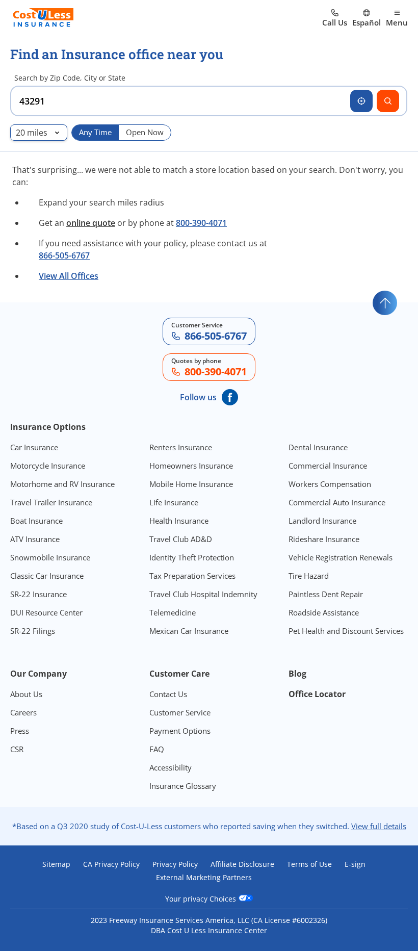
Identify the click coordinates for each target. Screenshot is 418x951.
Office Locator (317, 694)
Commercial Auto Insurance (337, 502)
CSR (16, 749)
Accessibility (170, 767)
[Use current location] (361, 101)
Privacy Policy (175, 864)
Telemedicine (172, 612)
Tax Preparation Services (192, 576)
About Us (26, 694)
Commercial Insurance (328, 465)
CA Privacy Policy (111, 864)
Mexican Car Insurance (188, 631)
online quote (90, 222)
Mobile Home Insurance (191, 484)
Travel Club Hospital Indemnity (203, 594)
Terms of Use (309, 864)
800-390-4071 (201, 222)
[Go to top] (385, 303)
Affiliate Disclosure (242, 864)
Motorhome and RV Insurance (62, 484)
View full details (378, 826)
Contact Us (168, 694)
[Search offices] (388, 101)
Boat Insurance (36, 521)
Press (19, 731)
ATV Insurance (35, 539)
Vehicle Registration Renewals (341, 557)
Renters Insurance (180, 447)
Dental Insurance (318, 447)
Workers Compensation (330, 484)
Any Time (95, 132)
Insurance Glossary (182, 786)
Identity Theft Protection (191, 557)
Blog (297, 673)
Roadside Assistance (324, 612)
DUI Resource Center (46, 612)
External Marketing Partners (204, 877)
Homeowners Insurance (191, 465)
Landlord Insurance (322, 521)
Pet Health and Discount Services (346, 631)
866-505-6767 (64, 255)
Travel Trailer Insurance (51, 502)
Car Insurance (34, 447)
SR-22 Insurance (38, 594)
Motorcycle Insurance (47, 465)
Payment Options (180, 731)
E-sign (355, 864)
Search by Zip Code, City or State (69, 78)
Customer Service (180, 712)
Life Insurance (173, 502)
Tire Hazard (309, 576)
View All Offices (68, 275)
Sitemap (56, 864)
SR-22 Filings (32, 631)
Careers (23, 712)
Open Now (145, 132)
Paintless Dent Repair (326, 594)
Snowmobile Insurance (50, 557)
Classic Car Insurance (47, 576)
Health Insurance (178, 521)
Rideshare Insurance (324, 539)
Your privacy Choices (201, 898)
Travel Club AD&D (180, 539)
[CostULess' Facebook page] (230, 397)
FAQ (156, 749)
